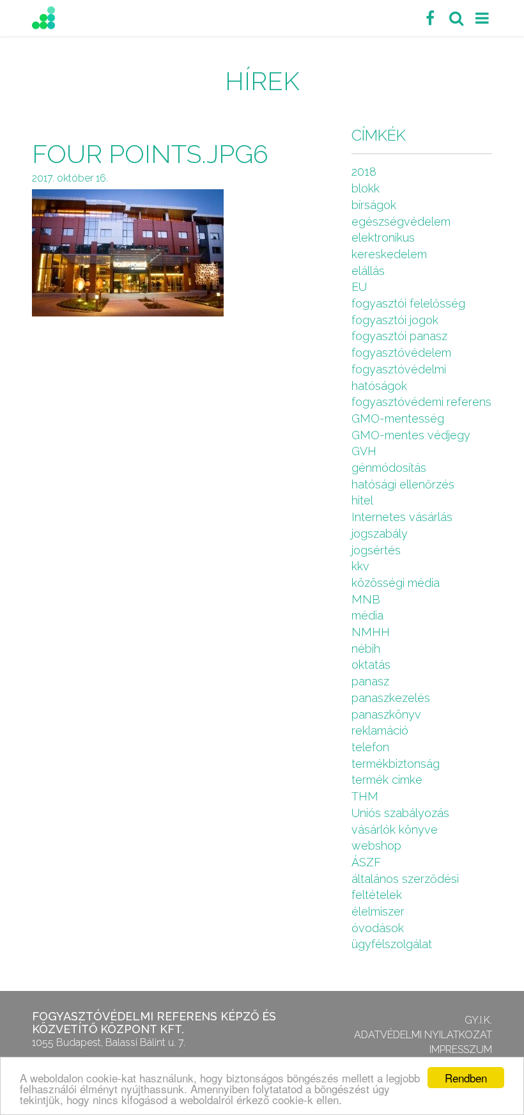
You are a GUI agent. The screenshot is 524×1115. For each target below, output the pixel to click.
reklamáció (379, 730)
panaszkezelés (390, 698)
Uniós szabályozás (400, 813)
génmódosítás (388, 467)
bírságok (373, 205)
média (367, 615)
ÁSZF (366, 862)
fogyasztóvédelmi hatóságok (398, 378)
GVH (363, 451)
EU (359, 286)
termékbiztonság (395, 763)
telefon (370, 747)
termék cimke (386, 779)
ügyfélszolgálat (391, 944)
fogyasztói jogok (394, 320)
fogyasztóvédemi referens (421, 402)
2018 (363, 171)
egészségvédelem (401, 221)
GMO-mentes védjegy (410, 435)
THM (364, 796)
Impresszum (460, 1049)
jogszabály (379, 533)
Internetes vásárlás (401, 517)
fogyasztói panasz (399, 336)
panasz (370, 681)
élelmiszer (378, 911)
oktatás (370, 664)
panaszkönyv (386, 714)
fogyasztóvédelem (401, 352)
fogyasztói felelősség (408, 303)
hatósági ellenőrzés (402, 484)
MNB (365, 599)
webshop (376, 845)
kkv (360, 566)
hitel (362, 500)
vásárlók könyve (394, 829)
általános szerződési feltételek (405, 887)
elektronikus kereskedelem (389, 246)
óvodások (377, 928)
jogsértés (376, 550)
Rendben (466, 1078)
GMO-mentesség (397, 418)
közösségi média (395, 582)
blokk (365, 188)
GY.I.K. (478, 1020)
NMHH (370, 632)
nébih (365, 648)
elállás (368, 270)
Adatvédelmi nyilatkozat (423, 1035)
